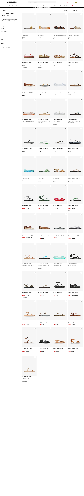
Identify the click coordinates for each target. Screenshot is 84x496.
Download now (48, 7)
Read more (4, 22)
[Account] (70, 2)
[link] (29, 35)
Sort (74, 10)
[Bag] (76, 2)
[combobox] (43, 2)
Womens (5, 28)
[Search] (29, 2)
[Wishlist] (73, 2)
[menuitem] (9, 6)
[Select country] (68, 2)
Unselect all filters (6, 47)
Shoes (5, 31)
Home (4, 10)
